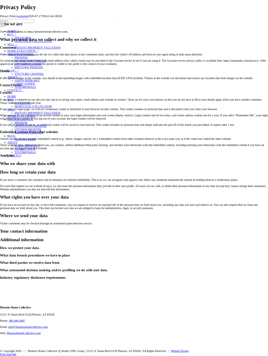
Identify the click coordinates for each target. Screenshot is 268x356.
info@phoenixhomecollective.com (28, 326)
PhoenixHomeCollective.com (24, 333)
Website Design (180, 351)
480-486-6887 (17, 320)
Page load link (8, 354)
